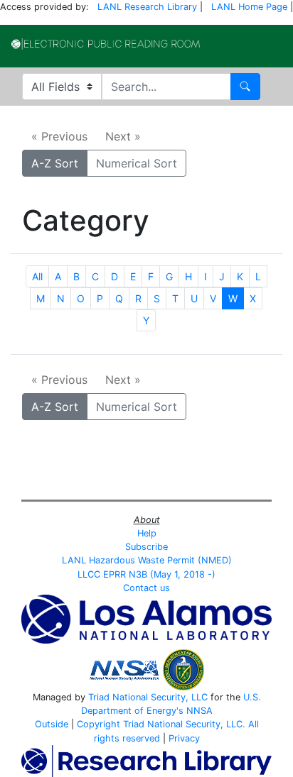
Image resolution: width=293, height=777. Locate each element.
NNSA (199, 710)
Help (146, 533)
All (37, 276)
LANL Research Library (147, 6)
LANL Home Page (249, 6)
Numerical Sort (136, 163)
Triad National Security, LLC (148, 697)
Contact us (146, 588)
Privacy (184, 738)
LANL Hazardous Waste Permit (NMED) (147, 560)
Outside (51, 724)
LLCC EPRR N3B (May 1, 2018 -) (146, 574)
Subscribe (146, 546)
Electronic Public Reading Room (105, 44)
